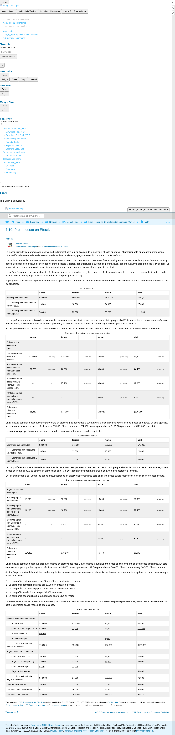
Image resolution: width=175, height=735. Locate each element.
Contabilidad (72, 222)
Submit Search (8, 56)
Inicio (18, 222)
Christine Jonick (21, 244)
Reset (4, 75)
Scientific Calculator (15, 149)
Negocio (53, 222)
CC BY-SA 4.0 (114, 702)
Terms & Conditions (73, 731)
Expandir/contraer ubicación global (167, 221)
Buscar (10, 216)
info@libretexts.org (144, 731)
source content (59, 705)
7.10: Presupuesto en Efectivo (31, 702)
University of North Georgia (26, 247)
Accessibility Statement (93, 731)
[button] (10, 169)
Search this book (7, 47)
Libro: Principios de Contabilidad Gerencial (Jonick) (112, 222)
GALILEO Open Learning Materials (54, 247)
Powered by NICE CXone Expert (46, 725)
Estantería (35, 222)
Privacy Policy (56, 731)
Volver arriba (11, 712)
